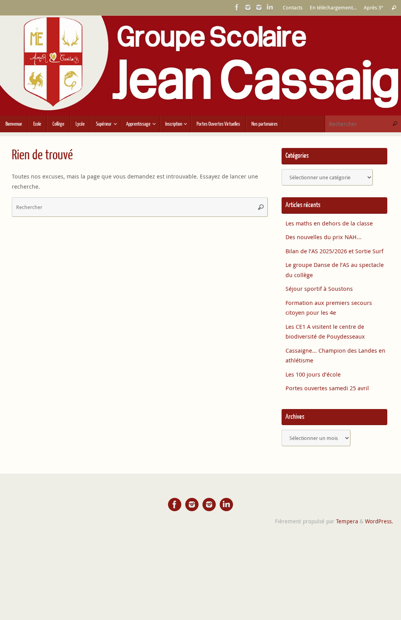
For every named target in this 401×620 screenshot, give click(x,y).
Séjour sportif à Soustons (319, 288)
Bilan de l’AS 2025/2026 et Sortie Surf (334, 251)
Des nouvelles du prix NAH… (323, 237)
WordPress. (379, 521)
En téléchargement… (333, 7)
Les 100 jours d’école (313, 374)
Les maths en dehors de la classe (329, 223)
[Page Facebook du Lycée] (236, 7)
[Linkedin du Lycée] (269, 7)
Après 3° (373, 7)
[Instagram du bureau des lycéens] (247, 7)
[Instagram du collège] (258, 7)
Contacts (293, 7)
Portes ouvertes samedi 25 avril (327, 388)
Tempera (347, 521)
